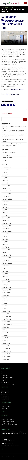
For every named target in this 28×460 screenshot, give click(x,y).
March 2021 (6, 308)
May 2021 (5, 303)
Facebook (2, 105)
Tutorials (5, 160)
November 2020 (7, 319)
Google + (11, 105)
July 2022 (5, 268)
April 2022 (5, 276)
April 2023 (5, 244)
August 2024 (6, 201)
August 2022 (6, 265)
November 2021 (7, 289)
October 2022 (6, 260)
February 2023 (6, 249)
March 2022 (6, 279)
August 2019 (6, 359)
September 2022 (7, 263)
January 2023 (6, 252)
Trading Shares (4, 391)
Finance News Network (17, 89)
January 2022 (6, 284)
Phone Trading (4, 396)
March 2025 (6, 183)
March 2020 (6, 340)
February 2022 (6, 281)
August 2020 (6, 327)
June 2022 (5, 271)
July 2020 (5, 330)
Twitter (5, 105)
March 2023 (6, 247)
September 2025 (7, 167)
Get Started (4, 375)
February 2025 (6, 185)
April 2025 (5, 180)
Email (14, 105)
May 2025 (5, 177)
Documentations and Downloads (9, 424)
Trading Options (5, 392)
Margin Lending (5, 397)
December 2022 (7, 255)
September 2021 (7, 292)
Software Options (5, 406)
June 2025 (5, 175)
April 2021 (5, 305)
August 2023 (6, 233)
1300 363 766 (9, 443)
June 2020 (5, 332)
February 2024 (6, 217)
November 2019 (7, 351)
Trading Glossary (5, 423)
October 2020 (6, 322)
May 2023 (5, 241)
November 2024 (7, 193)
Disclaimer (3, 380)
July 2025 (5, 172)
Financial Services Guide (7, 377)
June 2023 (5, 239)
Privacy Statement (5, 382)
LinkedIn (8, 105)
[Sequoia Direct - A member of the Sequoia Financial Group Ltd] (10, 3)
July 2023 (5, 236)
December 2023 (7, 223)
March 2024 (6, 215)
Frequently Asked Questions (7, 421)
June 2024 (5, 207)
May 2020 (5, 335)
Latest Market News (8, 157)
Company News (7, 155)
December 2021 (7, 287)
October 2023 (6, 228)
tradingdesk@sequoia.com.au (11, 445)
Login (2, 373)
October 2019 (6, 354)
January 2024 (6, 220)
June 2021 (5, 300)
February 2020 (6, 343)
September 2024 (7, 199)
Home (2, 372)
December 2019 (7, 348)
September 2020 (7, 324)
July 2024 (5, 204)
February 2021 (6, 311)
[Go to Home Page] (1, 8)
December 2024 (7, 191)
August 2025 (6, 169)
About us (3, 379)
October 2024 (6, 196)
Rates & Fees (4, 408)
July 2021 (5, 297)
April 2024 (5, 212)
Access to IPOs (4, 399)
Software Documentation (7, 419)
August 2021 (6, 295)
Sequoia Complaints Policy (7, 384)
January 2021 (6, 314)
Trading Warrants (5, 394)
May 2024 (5, 209)
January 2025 (6, 188)
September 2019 (7, 356)
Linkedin (3, 449)
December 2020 (7, 316)
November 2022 (7, 257)
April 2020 (5, 338)
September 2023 (7, 231)
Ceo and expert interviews (9, 152)
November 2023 (7, 225)
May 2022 (5, 273)
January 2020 (6, 346)
